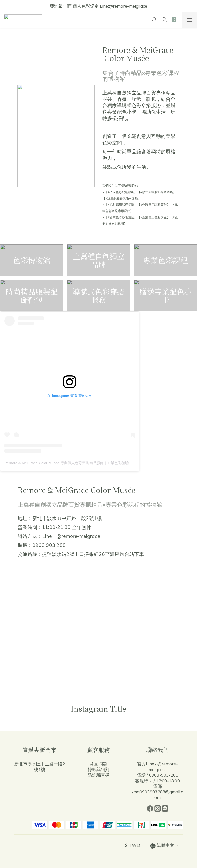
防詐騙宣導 (99, 775)
